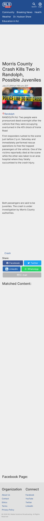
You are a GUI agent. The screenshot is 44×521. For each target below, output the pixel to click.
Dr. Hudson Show (22, 16)
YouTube (29, 499)
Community (8, 12)
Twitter (34, 263)
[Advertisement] (22, 44)
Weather (6, 16)
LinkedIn (13, 269)
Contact (5, 499)
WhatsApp (33, 269)
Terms (4, 506)
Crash (7, 253)
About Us (6, 495)
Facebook (14, 263)
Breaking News (24, 12)
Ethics (4, 502)
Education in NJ (10, 21)
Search (34, 7)
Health (38, 12)
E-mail (23, 275)
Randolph (9, 114)
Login (40, 7)
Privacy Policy (8, 510)
